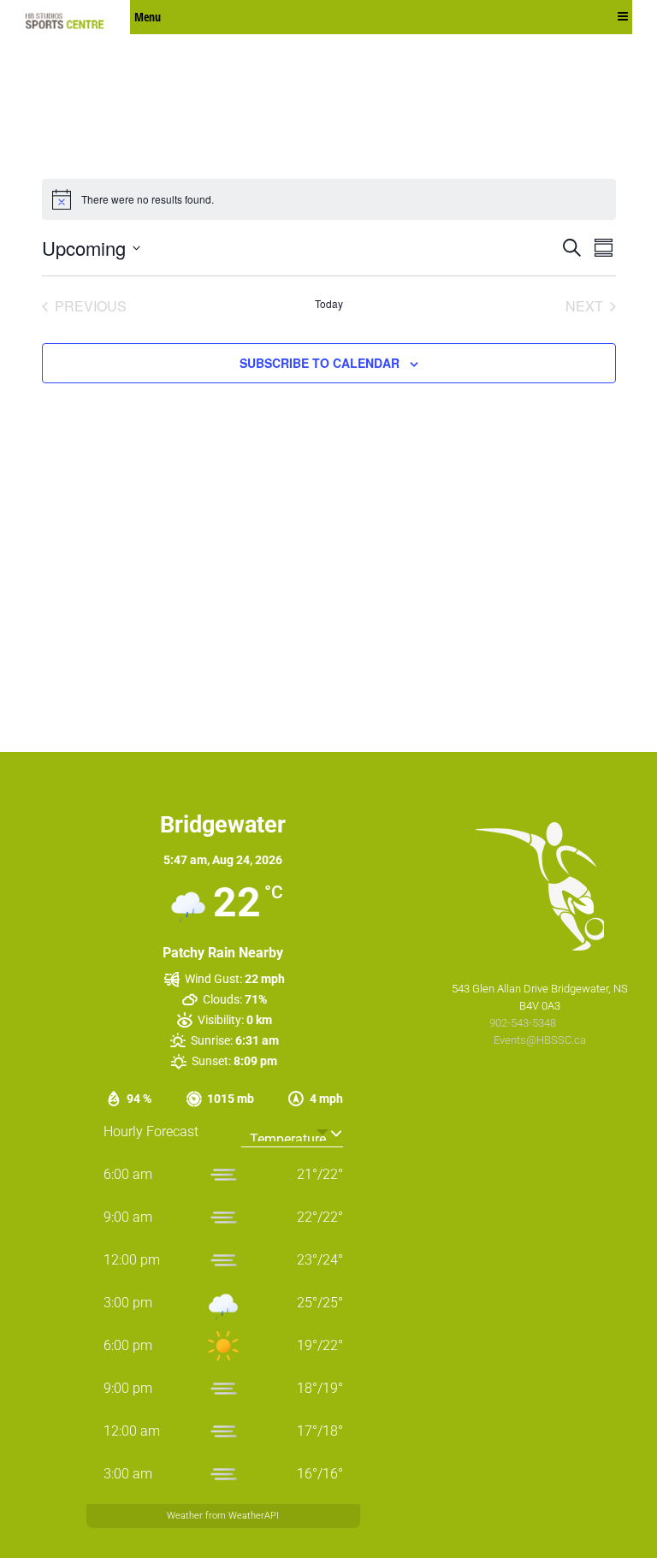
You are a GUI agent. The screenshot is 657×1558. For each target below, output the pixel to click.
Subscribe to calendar (320, 362)
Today (329, 304)
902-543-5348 (524, 1022)
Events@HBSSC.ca (540, 1040)
